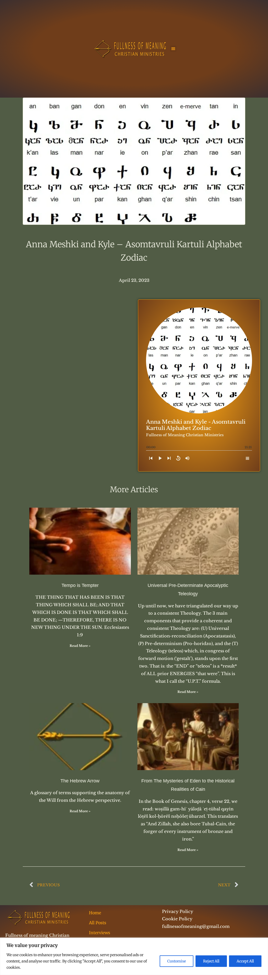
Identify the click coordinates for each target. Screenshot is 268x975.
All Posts (97, 922)
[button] (173, 49)
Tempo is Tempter (80, 585)
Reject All (211, 961)
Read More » (80, 646)
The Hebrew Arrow (79, 780)
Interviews (99, 932)
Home (95, 912)
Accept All (245, 961)
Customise (176, 961)
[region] (134, 956)
